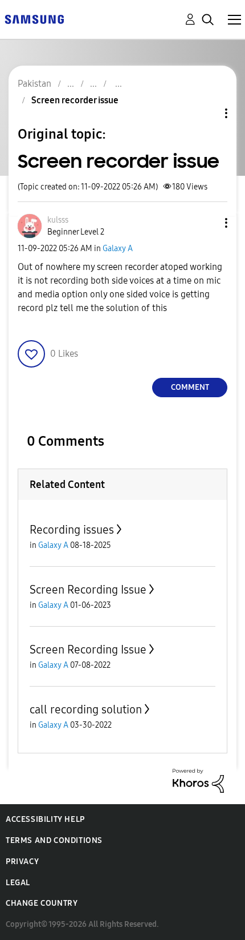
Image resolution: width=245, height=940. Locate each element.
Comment (190, 387)
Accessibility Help (45, 819)
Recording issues (72, 529)
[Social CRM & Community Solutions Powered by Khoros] (198, 779)
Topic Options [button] (206, 113)
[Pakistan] (34, 18)
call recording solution (86, 709)
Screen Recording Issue (88, 589)
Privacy (22, 861)
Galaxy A (118, 248)
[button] (207, 223)
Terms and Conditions (54, 840)
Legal (18, 882)
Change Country (41, 903)
